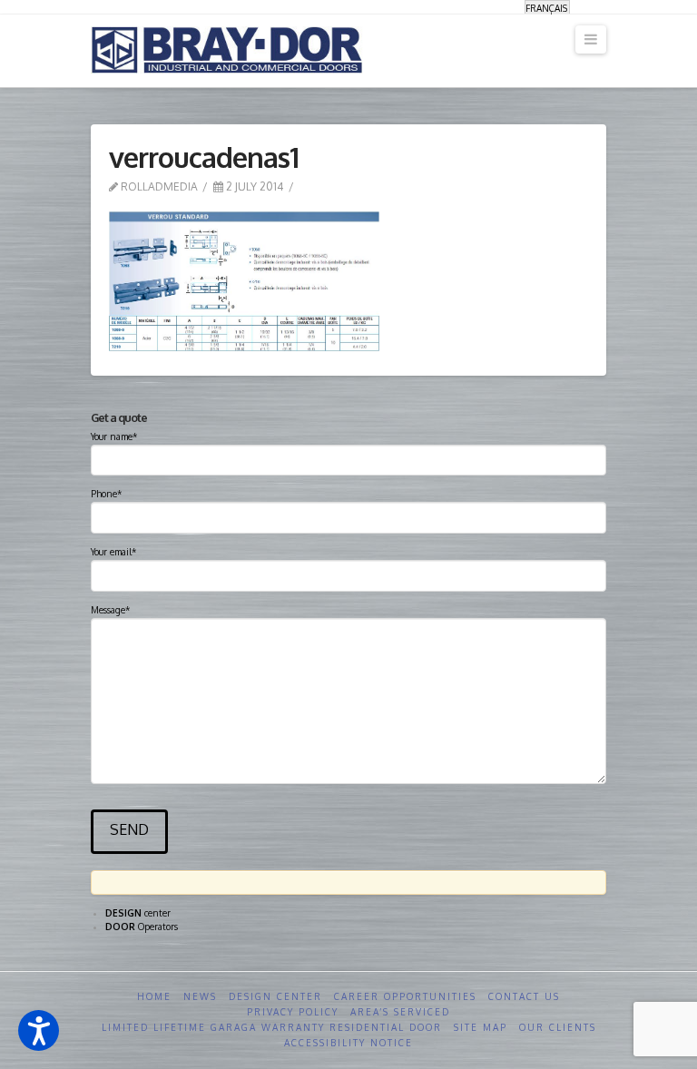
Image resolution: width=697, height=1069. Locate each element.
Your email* (113, 551)
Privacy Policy (293, 1011)
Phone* (106, 493)
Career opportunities (405, 996)
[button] (38, 1030)
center (138, 912)
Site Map (480, 1027)
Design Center (275, 996)
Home (154, 996)
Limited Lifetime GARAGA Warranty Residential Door (272, 1027)
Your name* (114, 436)
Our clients (557, 1027)
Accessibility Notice (348, 1042)
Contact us (524, 996)
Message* (110, 609)
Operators (141, 926)
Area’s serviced (400, 1011)
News (200, 996)
